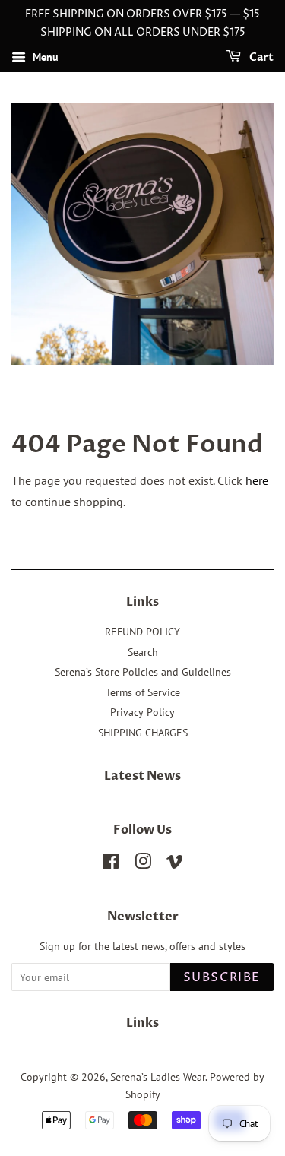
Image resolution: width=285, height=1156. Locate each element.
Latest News (142, 776)
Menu (44, 57)
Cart (260, 57)
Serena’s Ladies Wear (157, 1077)
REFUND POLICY (142, 631)
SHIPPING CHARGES (143, 733)
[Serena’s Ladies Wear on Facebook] (110, 864)
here (256, 480)
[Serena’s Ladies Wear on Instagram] (143, 864)
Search (143, 652)
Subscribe (222, 977)
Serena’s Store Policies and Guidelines (143, 672)
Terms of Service (143, 692)
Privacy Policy (142, 712)
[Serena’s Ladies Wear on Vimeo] (174, 864)
